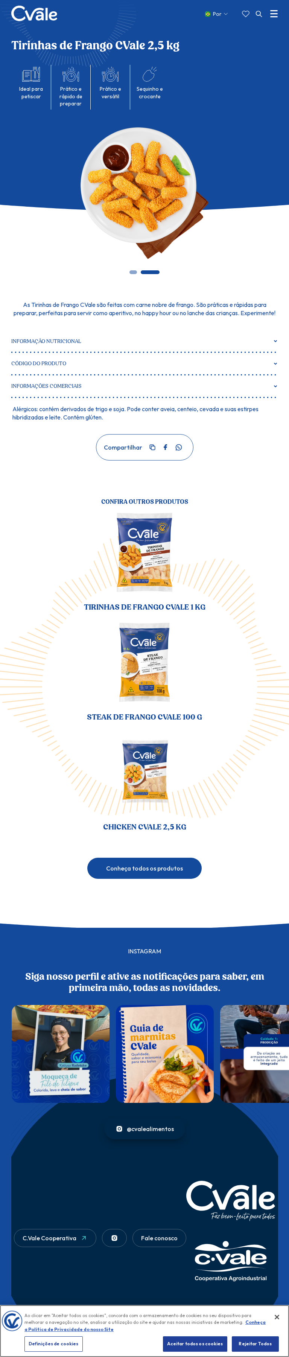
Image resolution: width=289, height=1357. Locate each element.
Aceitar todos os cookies (195, 1343)
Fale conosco (159, 1238)
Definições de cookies (54, 1343)
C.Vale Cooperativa (49, 1238)
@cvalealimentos (150, 1129)
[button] (133, 272)
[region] (144, 1331)
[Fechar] (277, 1317)
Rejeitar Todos (255, 1343)
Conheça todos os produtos (144, 868)
